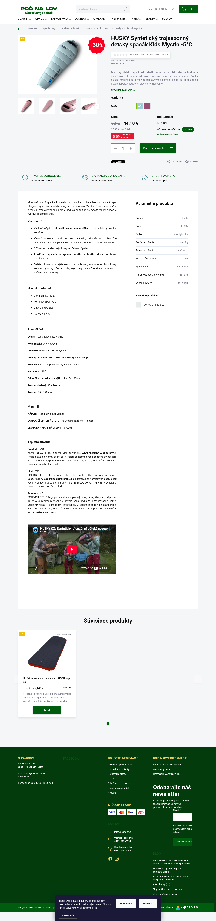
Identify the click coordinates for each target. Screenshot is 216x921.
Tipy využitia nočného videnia (167, 889)
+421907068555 (123, 839)
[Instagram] (116, 858)
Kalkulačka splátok (126, 135)
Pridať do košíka (154, 148)
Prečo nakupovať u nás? (120, 764)
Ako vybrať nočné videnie (165, 894)
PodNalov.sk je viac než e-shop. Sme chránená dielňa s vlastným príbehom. (171, 862)
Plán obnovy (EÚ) (161, 884)
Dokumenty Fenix (161, 769)
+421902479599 (123, 849)
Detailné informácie (121, 90)
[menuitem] (25, 19)
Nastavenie (68, 915)
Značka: (118, 63)
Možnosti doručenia (167, 135)
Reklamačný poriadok (118, 788)
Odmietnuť (126, 903)
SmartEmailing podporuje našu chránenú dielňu (168, 870)
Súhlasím (148, 903)
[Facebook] (110, 858)
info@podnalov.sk (123, 832)
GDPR (111, 778)
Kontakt (112, 792)
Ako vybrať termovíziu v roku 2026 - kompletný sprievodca (170, 878)
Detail (47, 710)
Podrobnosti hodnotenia (157, 55)
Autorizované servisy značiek (167, 764)
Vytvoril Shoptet (166, 907)
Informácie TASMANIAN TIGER (168, 774)
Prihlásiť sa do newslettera (189, 841)
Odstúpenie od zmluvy (119, 783)
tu (96, 907)
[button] (108, 724)
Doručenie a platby (117, 774)
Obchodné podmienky (118, 769)
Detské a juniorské (154, 304)
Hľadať (126, 9)
